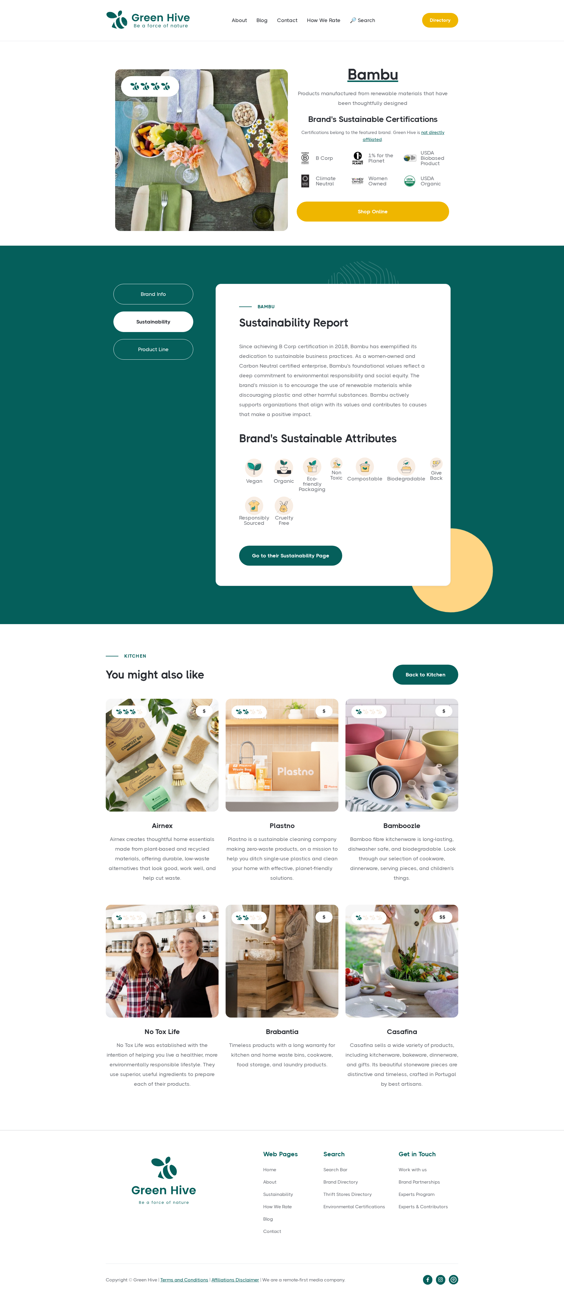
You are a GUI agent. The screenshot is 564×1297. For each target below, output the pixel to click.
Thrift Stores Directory (347, 1194)
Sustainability (278, 1194)
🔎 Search (362, 20)
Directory (440, 20)
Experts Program (416, 1194)
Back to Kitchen (425, 675)
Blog (262, 20)
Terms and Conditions (184, 1280)
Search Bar (335, 1169)
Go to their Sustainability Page (290, 556)
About (239, 20)
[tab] (153, 294)
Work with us (413, 1169)
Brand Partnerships (419, 1182)
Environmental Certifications (354, 1206)
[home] (150, 20)
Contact (287, 20)
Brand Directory (340, 1182)
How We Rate (323, 20)
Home (269, 1169)
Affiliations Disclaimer (235, 1280)
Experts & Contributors (423, 1206)
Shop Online (373, 212)
